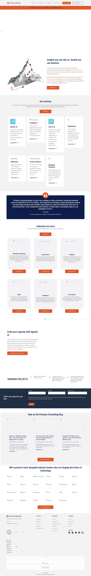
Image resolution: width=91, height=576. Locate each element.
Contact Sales (66, 3)
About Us (57, 3)
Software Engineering (56, 79)
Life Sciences (54, 528)
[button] (1, 31)
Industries (41, 3)
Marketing (72, 79)
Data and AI (39, 519)
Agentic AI (49, 81)
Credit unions (45, 254)
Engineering (39, 521)
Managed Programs (40, 528)
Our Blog (70, 523)
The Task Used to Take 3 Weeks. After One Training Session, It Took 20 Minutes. (45, 437)
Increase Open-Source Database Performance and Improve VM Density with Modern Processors (58, 378)
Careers (69, 526)
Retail (19, 294)
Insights (49, 3)
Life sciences (72, 294)
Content (65, 79)
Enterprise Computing (56, 523)
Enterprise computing (19, 254)
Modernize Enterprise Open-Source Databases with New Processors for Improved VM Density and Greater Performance (77, 379)
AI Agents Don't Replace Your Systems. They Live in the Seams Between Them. (71, 437)
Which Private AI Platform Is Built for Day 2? (40, 377)
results (65, 83)
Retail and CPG (55, 530)
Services (33, 3)
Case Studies (70, 521)
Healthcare (45, 295)
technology (62, 70)
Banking (72, 254)
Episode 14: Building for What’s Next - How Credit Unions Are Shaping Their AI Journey (18, 437)
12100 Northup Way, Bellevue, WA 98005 (14, 518)
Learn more (13, 142)
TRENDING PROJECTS (17, 379)
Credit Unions (54, 521)
